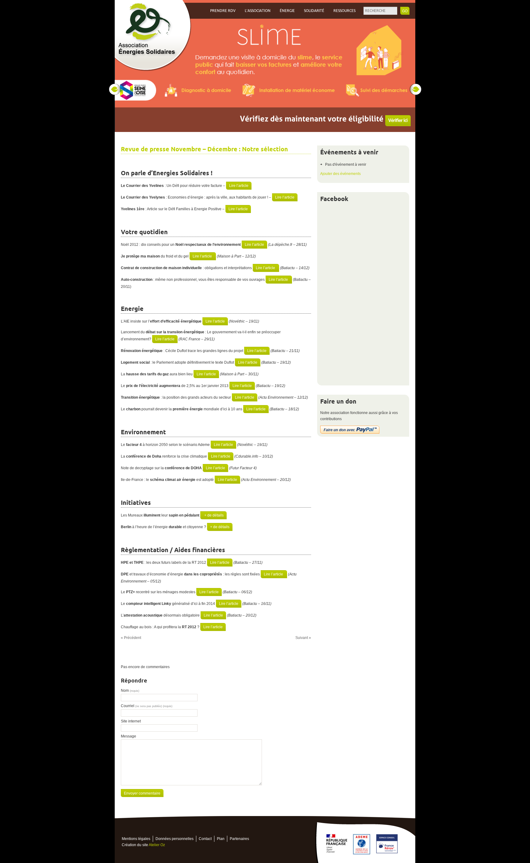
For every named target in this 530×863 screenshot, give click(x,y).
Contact (205, 839)
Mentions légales (136, 839)
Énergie (287, 11)
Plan (221, 839)
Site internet (131, 721)
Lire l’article (238, 186)
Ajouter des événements (340, 174)
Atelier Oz (157, 845)
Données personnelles (175, 839)
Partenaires (239, 839)
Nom (130, 690)
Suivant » (303, 638)
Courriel (146, 706)
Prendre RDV (223, 11)
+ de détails (213, 515)
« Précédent (131, 638)
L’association (258, 11)
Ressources (344, 11)
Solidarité (314, 11)
